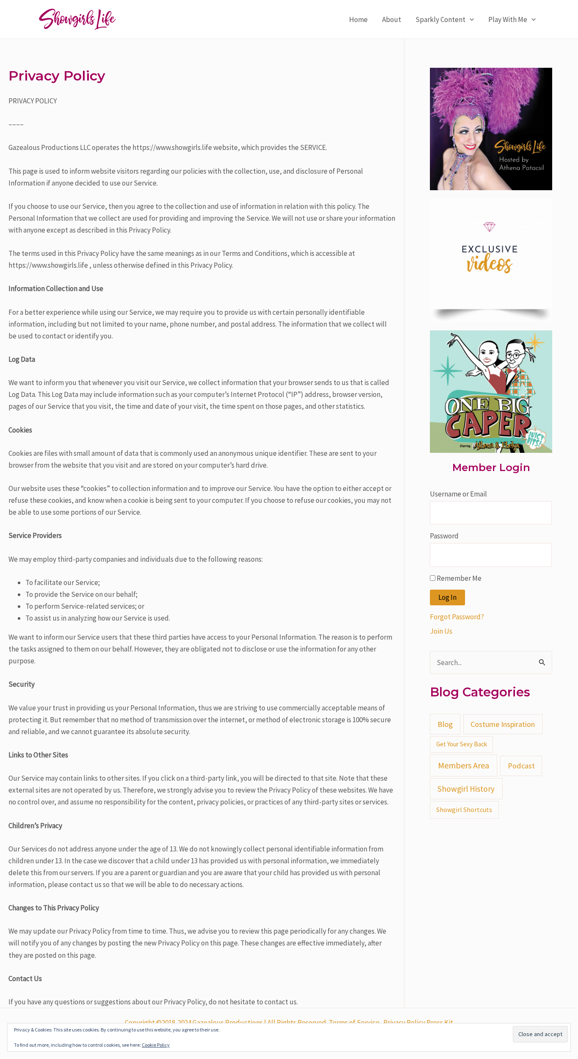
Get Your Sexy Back (461, 744)
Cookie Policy (156, 1045)
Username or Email (458, 494)
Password (444, 536)
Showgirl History (466, 789)
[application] (469, 19)
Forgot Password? (457, 616)
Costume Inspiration (503, 724)
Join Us (441, 631)
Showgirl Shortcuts (464, 809)
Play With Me (507, 19)
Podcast (521, 766)
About (391, 19)
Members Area (463, 765)
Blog (445, 724)
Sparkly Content (440, 19)
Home (358, 19)
